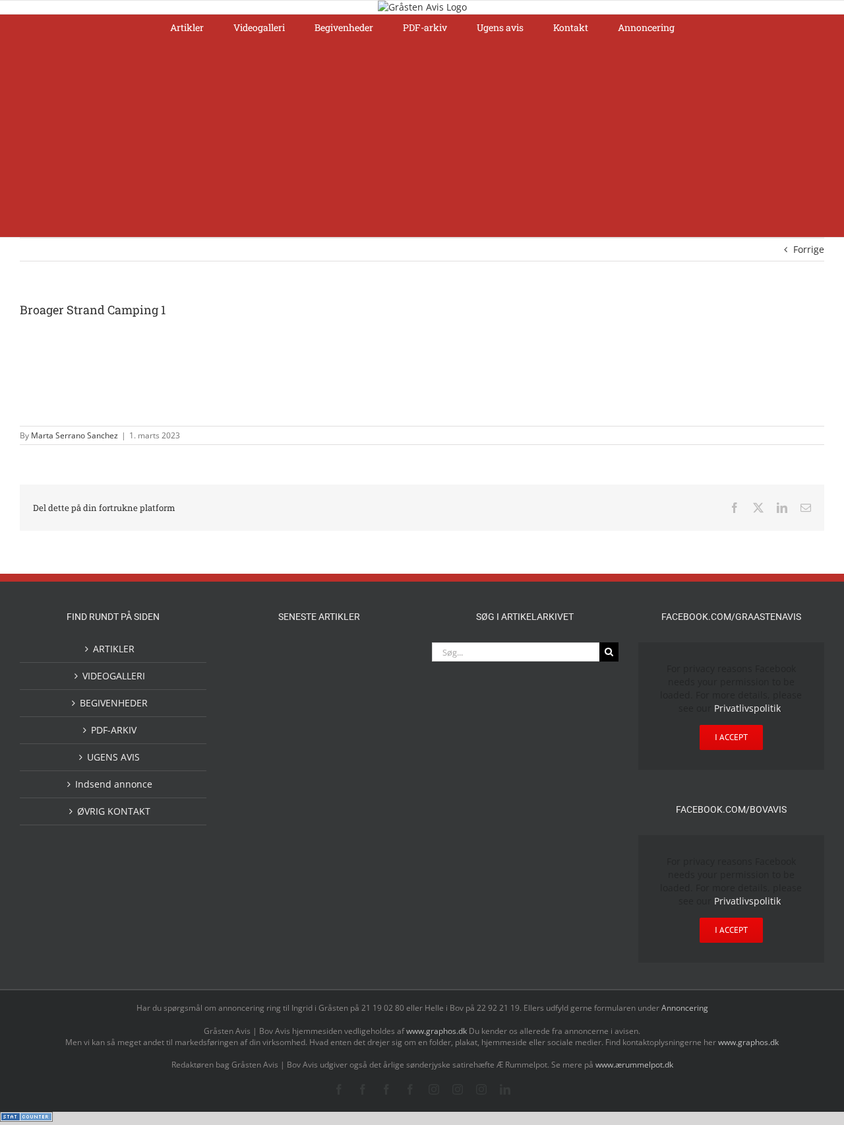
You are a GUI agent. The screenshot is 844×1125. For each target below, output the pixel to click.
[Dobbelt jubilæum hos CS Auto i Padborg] (340, 781)
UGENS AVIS (113, 757)
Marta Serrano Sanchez (74, 435)
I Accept (731, 737)
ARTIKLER (114, 648)
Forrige (808, 249)
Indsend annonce (113, 784)
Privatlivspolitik (747, 708)
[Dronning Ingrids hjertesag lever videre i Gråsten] (340, 833)
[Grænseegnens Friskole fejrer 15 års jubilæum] (382, 781)
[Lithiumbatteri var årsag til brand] (298, 779)
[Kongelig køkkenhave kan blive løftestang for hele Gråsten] (340, 749)
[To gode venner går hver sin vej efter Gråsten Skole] (382, 748)
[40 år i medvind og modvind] (256, 749)
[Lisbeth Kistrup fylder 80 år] (298, 700)
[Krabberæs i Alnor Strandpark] (256, 706)
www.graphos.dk (437, 1031)
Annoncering (684, 1007)
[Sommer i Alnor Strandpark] (382, 658)
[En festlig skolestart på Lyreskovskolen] (256, 835)
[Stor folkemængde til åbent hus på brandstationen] (382, 695)
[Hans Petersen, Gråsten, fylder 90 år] (340, 698)
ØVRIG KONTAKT (113, 811)
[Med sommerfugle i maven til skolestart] (340, 660)
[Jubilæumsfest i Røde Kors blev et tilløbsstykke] (256, 658)
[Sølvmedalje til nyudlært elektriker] (256, 792)
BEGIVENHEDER (114, 703)
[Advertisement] (422, 138)
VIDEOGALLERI (113, 675)
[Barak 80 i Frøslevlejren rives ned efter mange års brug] (382, 835)
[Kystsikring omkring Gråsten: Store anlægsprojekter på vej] (298, 657)
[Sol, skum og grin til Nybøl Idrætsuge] (298, 834)
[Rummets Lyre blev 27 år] (298, 749)
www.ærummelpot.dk (634, 1064)
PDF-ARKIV (113, 730)
